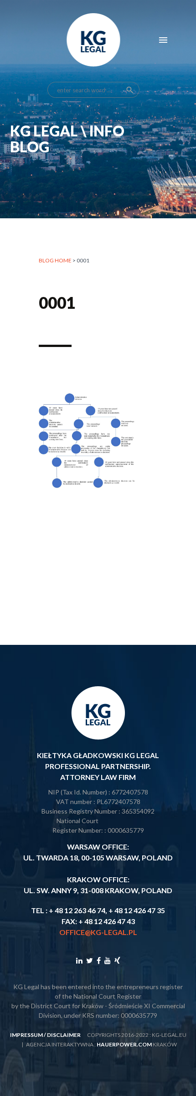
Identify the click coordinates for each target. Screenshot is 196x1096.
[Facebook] (99, 960)
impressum (26, 1034)
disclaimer (64, 1034)
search (129, 90)
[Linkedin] (79, 960)
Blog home (55, 260)
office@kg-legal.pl (98, 932)
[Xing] (117, 960)
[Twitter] (89, 960)
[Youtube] (107, 960)
